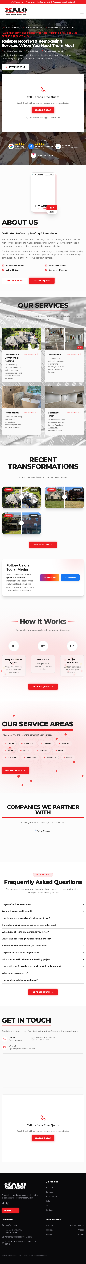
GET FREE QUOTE (41, 281)
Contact (49, 1210)
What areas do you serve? (15, 973)
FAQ (47, 1205)
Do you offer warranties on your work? (21, 952)
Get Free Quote (30, 354)
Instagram (42, 2)
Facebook (57, 2)
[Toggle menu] (82, 11)
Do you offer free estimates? (16, 904)
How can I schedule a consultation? (20, 980)
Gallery (48, 1201)
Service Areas (51, 1196)
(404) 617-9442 (17, 67)
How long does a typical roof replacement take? (26, 918)
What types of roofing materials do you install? (25, 932)
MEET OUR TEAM (14, 281)
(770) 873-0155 (54, 117)
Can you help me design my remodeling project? (26, 939)
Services (49, 1192)
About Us (49, 1187)
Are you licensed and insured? (17, 911)
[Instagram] (7, 1203)
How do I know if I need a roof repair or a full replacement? (31, 966)
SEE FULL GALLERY (41, 545)
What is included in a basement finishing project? (26, 959)
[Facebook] (3, 1203)
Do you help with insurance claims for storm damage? (29, 925)
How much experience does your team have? (24, 945)
